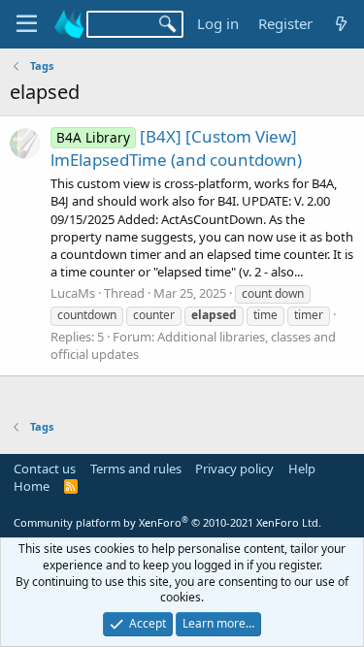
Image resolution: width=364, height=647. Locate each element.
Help (301, 468)
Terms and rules (136, 468)
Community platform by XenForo (167, 522)
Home (32, 486)
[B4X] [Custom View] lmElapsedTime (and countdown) (176, 148)
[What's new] (341, 24)
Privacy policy (234, 468)
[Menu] (27, 24)
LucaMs (72, 293)
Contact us (45, 468)
